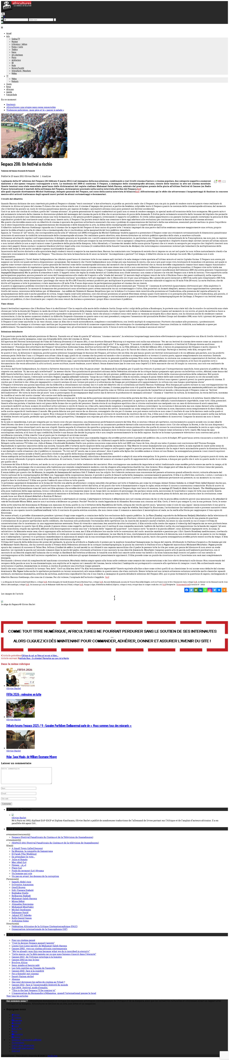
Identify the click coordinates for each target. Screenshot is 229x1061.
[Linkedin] (200, 590)
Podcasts (15, 81)
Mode (14, 65)
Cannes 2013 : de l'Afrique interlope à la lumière (37, 956)
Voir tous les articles (17, 996)
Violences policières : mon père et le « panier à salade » (35, 110)
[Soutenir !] (114, 636)
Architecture (16, 60)
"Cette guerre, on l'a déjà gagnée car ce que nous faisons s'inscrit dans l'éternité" (54, 954)
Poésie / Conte (17, 47)
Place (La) (17, 867)
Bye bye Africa (19, 962)
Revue (8, 86)
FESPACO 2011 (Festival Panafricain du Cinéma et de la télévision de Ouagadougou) (55, 842)
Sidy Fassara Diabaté (23, 890)
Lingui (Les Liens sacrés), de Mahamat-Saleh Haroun (39, 945)
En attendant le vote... (23, 856)
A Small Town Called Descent (27, 848)
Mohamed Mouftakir (23, 906)
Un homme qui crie (22, 873)
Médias (14, 73)
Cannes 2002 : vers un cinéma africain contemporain (39, 948)
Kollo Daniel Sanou (22, 918)
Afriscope (10, 89)
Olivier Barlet (13, 688)
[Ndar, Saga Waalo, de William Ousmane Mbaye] (20, 748)
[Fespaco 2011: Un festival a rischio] (34, 157)
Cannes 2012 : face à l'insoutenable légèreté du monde (40, 984)
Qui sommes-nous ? (17, 1000)
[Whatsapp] (205, 590)
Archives (52, 1055)
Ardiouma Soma (20, 920)
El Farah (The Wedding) (24, 853)
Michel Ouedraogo (21, 909)
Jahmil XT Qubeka (21, 915)
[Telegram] (214, 590)
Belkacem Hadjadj (21, 895)
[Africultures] (16, 10)
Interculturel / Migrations (21, 70)
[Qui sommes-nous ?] (2, 22)
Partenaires (18, 1042)
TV (7, 76)
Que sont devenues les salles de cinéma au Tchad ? (38, 982)
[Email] (196, 590)
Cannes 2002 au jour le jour (25, 959)
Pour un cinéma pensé (23, 940)
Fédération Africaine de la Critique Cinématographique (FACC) (44, 926)
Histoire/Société (18, 68)
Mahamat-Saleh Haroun (24, 898)
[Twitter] (191, 590)
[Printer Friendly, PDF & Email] (220, 183)
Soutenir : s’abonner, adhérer (26, 1039)
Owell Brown (18, 887)
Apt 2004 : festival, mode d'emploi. (30, 987)
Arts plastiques (17, 54)
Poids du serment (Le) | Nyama (28, 870)
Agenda (9, 92)
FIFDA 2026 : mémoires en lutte (23, 694)
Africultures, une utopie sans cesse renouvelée (31, 107)
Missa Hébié (18, 901)
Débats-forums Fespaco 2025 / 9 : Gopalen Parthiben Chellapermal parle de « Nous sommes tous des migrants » (69, 726)
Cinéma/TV (16, 39)
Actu (8, 36)
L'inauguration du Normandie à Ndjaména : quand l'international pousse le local (54, 993)
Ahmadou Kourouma (22, 904)
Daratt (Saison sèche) (23, 976)
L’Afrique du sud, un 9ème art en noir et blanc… (40, 655)
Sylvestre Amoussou (23, 884)
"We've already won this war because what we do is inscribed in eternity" (51, 951)
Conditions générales (23, 1045)
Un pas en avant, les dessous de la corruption (35, 876)
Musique (15, 41)
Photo (14, 57)
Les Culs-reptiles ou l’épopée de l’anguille (33, 968)
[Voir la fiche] (13, 814)
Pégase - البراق (19, 865)
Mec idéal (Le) (19, 862)
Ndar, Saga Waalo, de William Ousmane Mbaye (31, 757)
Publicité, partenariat (23, 1048)
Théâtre (15, 49)
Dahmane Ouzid (20, 912)
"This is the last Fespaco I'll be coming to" (34, 990)
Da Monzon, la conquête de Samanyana (32, 851)
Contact (16, 1050)
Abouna (16, 979)
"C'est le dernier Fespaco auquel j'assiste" (33, 943)
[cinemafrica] (183, 584)
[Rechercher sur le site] (3, 13)
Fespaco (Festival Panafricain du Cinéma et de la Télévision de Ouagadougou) (52, 837)
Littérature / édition (19, 44)
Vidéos (14, 78)
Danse (14, 52)
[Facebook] (186, 590)
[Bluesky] (219, 590)
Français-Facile (11, 94)
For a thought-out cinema (25, 973)
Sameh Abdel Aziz (21, 881)
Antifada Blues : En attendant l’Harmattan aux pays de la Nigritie (44, 658)
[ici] (139, 189)
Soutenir (11, 104)
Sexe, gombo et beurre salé (25, 965)
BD (13, 62)
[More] (224, 590)
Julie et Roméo (19, 859)
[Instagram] (210, 590)
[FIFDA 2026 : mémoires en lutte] (20, 685)
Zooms (9, 84)
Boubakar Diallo (20, 893)
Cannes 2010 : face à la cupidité (28, 970)
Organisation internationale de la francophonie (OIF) (39, 929)
